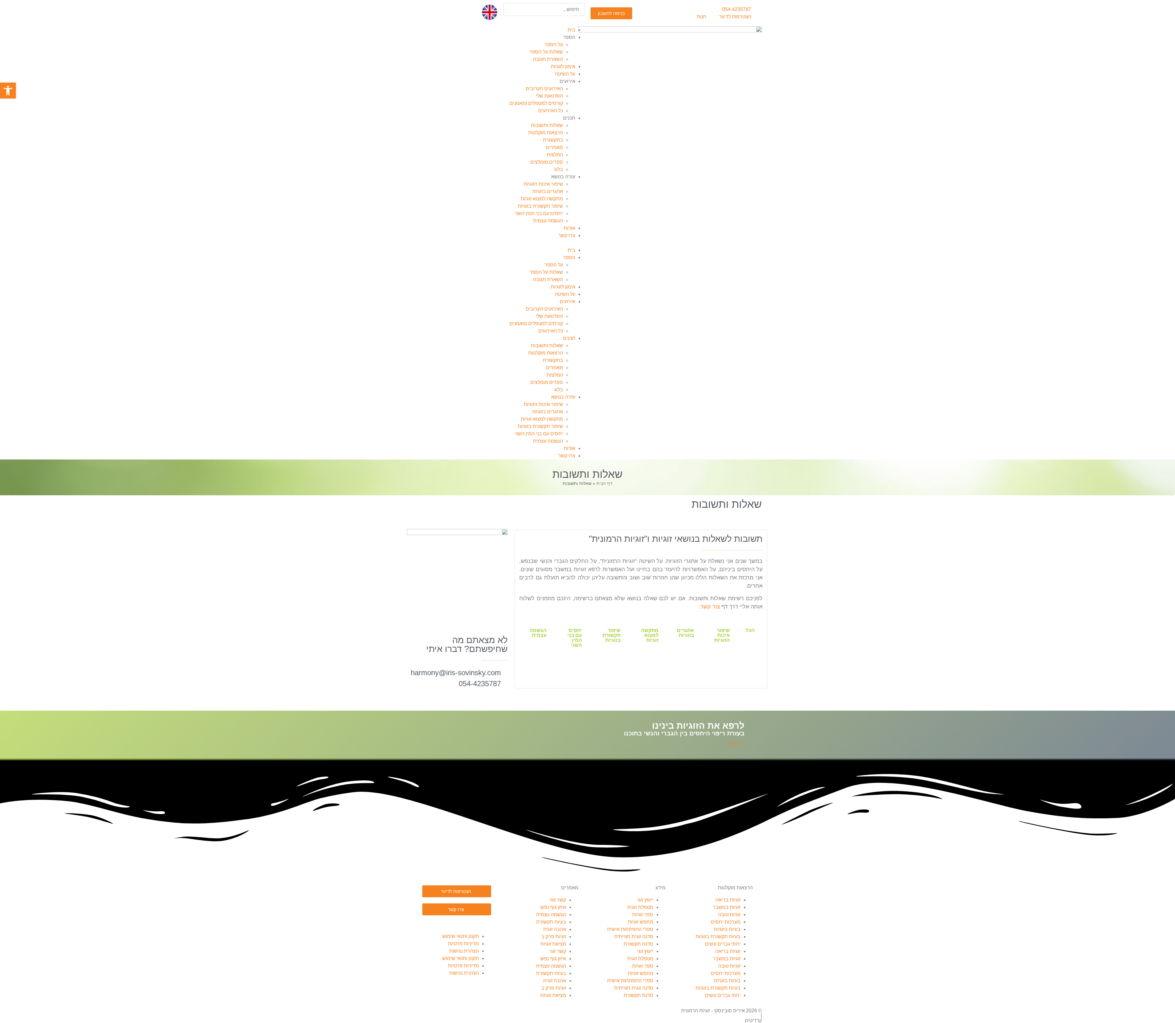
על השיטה (565, 73)
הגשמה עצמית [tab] (538, 633)
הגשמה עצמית (548, 220)
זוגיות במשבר (726, 907)
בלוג (558, 169)
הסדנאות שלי (549, 96)
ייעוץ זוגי (645, 899)
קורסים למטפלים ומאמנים (536, 103)
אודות (569, 228)
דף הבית (604, 483)
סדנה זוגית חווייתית (633, 936)
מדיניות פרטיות (463, 943)
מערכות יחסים (725, 921)
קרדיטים (753, 1020)
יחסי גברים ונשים (722, 944)
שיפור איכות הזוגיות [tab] (722, 635)
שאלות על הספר (546, 51)
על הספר (553, 44)
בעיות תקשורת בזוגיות (718, 936)
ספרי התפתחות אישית (630, 929)
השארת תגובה (548, 59)
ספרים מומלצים (546, 162)
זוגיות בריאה (727, 899)
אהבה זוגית (554, 929)
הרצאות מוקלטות (545, 132)
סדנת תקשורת (638, 944)
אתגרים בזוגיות (547, 191)
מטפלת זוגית (640, 907)
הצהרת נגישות (464, 951)
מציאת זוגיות (553, 944)
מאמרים (554, 147)
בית (571, 29)
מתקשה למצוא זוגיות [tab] (649, 635)
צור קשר (710, 607)
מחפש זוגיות (640, 921)
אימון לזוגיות (563, 66)
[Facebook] (483, 923)
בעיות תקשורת (551, 921)
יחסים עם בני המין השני (539, 213)
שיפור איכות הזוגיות (543, 184)
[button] (543, 19)
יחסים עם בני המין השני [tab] (574, 638)
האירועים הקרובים (544, 88)
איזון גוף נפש (553, 907)
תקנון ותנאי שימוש (460, 936)
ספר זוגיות (642, 914)
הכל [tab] (750, 630)
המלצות (555, 154)
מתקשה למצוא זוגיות (542, 198)
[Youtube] (450, 923)
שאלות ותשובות (547, 125)
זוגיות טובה (729, 914)
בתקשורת (553, 140)
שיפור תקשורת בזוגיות (540, 206)
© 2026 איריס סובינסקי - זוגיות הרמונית (721, 1010)
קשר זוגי (558, 899)
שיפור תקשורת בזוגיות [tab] (611, 635)
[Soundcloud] (467, 923)
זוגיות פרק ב (553, 936)
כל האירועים (550, 110)
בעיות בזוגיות (727, 929)
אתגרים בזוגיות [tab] (685, 633)
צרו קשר (566, 235)
